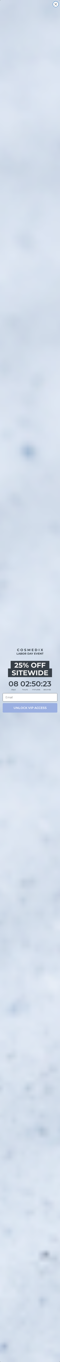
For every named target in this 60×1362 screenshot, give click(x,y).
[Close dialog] (56, 4)
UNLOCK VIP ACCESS (30, 708)
